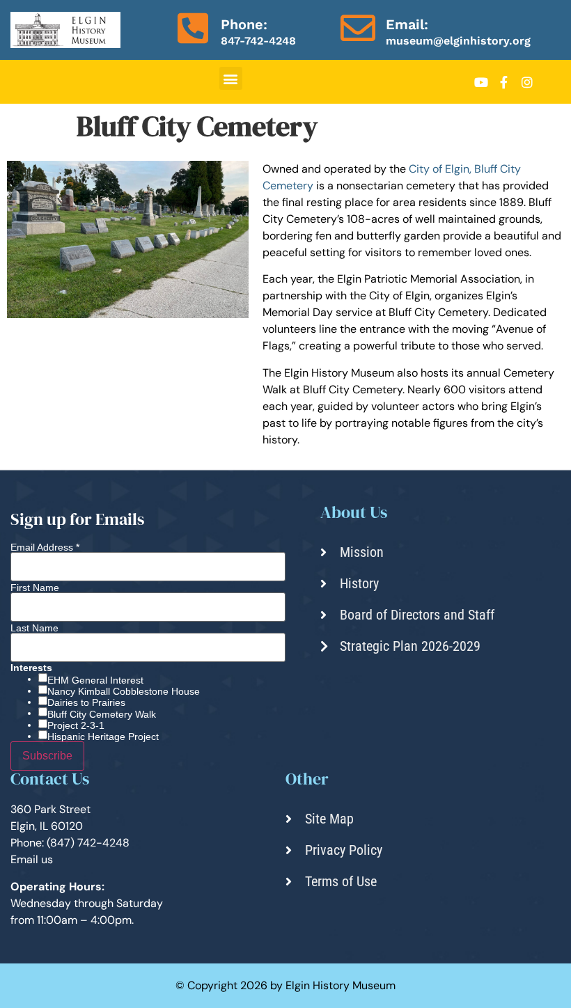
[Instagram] (527, 82)
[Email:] (358, 27)
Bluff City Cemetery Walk (101, 714)
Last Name (34, 628)
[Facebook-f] (504, 82)
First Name (34, 587)
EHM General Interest (95, 680)
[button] (230, 78)
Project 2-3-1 (75, 725)
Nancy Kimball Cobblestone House (123, 691)
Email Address (44, 547)
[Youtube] (481, 82)
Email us (31, 859)
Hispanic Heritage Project (103, 736)
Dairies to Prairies (86, 702)
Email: (407, 24)
